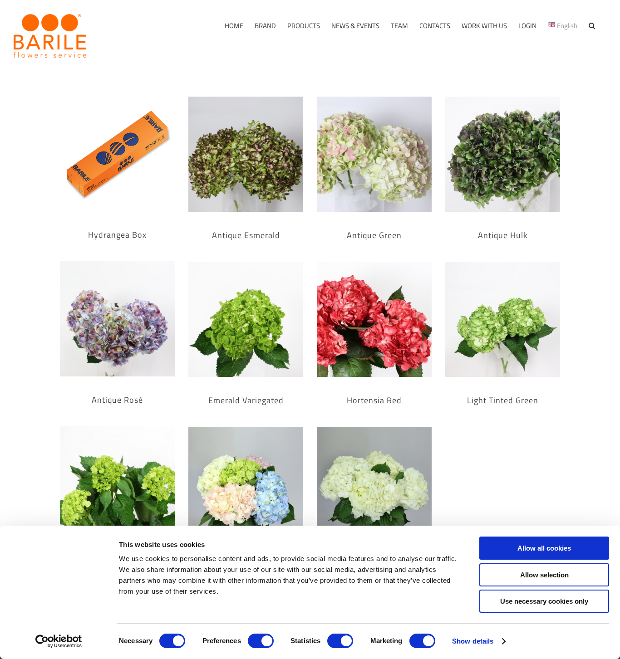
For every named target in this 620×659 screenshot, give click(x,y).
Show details (472, 641)
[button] (592, 25)
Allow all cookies (544, 548)
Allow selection (544, 575)
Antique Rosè (117, 400)
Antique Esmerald (246, 235)
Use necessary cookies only (544, 601)
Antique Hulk (503, 235)
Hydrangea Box (117, 234)
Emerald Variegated (246, 400)
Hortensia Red (374, 400)
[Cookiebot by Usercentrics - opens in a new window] (58, 641)
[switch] (261, 641)
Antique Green (374, 235)
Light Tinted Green (502, 400)
